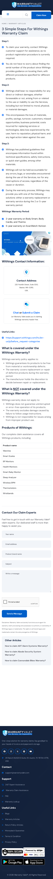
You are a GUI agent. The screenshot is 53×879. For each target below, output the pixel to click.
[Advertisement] (26, 693)
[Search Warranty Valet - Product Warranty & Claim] (26, 15)
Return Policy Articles (14, 825)
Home (4, 24)
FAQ (6, 796)
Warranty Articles (17, 24)
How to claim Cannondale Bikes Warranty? (25, 660)
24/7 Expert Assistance (15, 784)
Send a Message (14, 613)
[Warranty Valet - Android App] (12, 862)
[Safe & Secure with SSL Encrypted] (12, 853)
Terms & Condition (13, 836)
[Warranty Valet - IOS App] (34, 862)
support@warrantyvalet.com (17, 773)
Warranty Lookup (12, 801)
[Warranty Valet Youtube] (30, 751)
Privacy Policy (11, 842)
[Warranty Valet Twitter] (17, 751)
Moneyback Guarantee (14, 830)
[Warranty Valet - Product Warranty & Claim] (26, 4)
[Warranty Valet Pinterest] (24, 751)
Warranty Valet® (21, 875)
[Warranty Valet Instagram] (11, 751)
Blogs (7, 813)
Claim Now (41, 15)
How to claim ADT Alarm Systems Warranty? (26, 646)
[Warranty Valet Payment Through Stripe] (34, 853)
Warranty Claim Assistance (17, 790)
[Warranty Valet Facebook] (4, 751)
